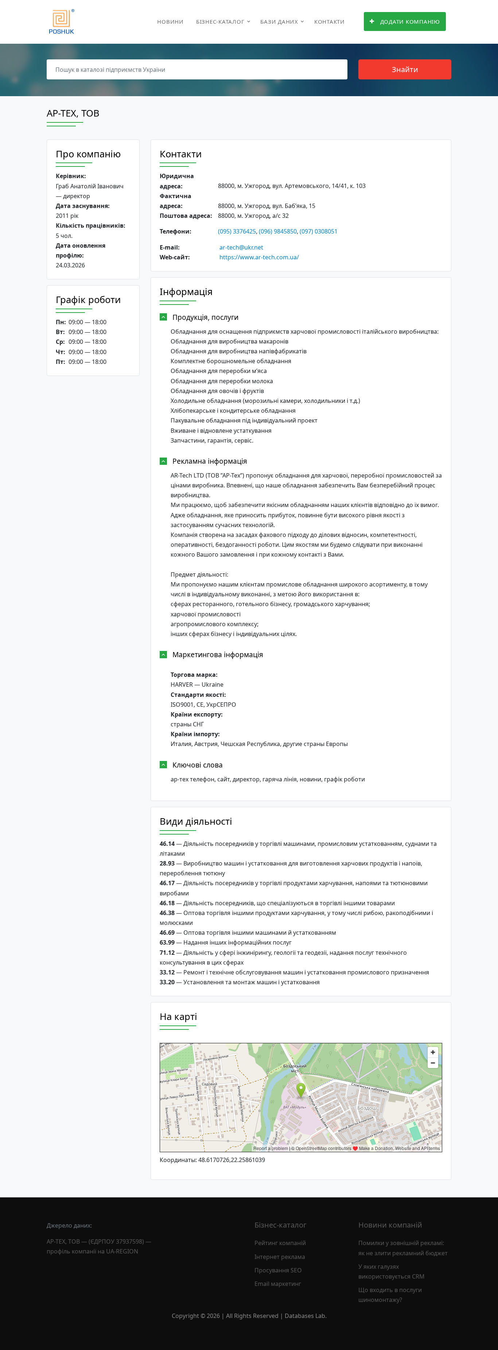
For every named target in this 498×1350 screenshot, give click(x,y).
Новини (170, 21)
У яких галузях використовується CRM (391, 1271)
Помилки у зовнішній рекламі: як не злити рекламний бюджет (403, 1248)
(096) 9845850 (278, 231)
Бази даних (279, 21)
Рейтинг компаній (280, 1243)
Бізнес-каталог (220, 21)
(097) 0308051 (319, 231)
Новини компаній (390, 1225)
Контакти (329, 21)
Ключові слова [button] (197, 765)
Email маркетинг (277, 1284)
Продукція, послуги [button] (205, 317)
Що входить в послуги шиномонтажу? (390, 1295)
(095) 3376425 (237, 231)
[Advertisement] (93, 494)
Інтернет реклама (279, 1257)
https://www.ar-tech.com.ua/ (259, 257)
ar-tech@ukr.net (241, 247)
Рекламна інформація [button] (209, 461)
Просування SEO (278, 1270)
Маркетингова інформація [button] (217, 654)
